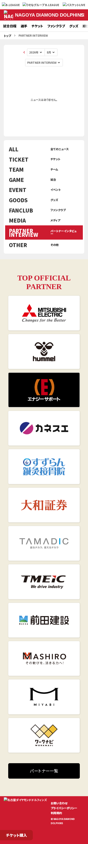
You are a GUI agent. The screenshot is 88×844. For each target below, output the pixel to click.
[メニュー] (82, 15)
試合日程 (9, 26)
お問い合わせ (59, 803)
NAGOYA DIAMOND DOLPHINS (49, 15)
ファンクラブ (56, 26)
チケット (37, 26)
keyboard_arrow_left (24, 52)
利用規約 (56, 813)
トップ (7, 36)
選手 (24, 26)
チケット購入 (16, 835)
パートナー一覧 (44, 771)
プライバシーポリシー (64, 808)
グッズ (73, 26)
